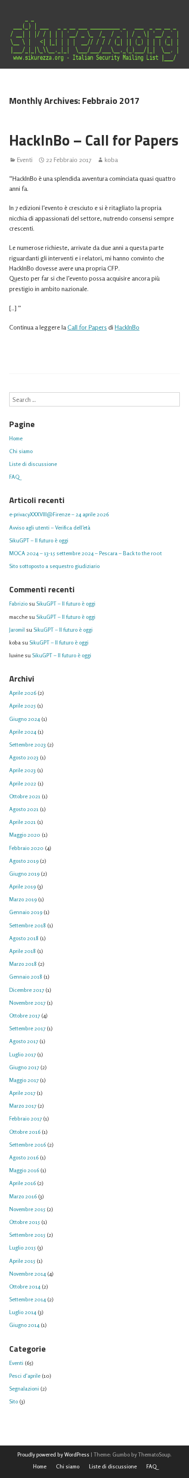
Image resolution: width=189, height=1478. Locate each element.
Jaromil (17, 629)
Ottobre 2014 (24, 1286)
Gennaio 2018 (25, 976)
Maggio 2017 (24, 1080)
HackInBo (127, 327)
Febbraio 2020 (26, 848)
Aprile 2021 (22, 821)
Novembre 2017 (27, 1002)
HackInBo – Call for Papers (93, 140)
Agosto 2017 (23, 1041)
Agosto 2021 (24, 809)
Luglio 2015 (22, 1247)
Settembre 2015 (27, 1234)
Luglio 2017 (22, 1054)
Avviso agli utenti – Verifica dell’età (49, 527)
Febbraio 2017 (25, 1118)
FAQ (14, 476)
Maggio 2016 (24, 1170)
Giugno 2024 (24, 718)
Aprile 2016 (22, 1183)
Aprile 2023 (22, 770)
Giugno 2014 (24, 1324)
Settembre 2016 (27, 1144)
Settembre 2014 (27, 1299)
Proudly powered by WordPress (53, 1454)
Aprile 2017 (22, 1092)
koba (111, 159)
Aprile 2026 (22, 692)
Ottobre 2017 (24, 1015)
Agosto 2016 (24, 1157)
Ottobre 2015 (24, 1221)
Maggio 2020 (24, 834)
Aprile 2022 (22, 783)
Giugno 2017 (24, 1067)
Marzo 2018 (23, 963)
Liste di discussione (33, 463)
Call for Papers (87, 327)
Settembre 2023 (27, 744)
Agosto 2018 (24, 938)
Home (15, 438)
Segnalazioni (24, 1388)
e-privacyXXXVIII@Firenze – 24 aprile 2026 (59, 514)
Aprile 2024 (22, 731)
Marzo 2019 (23, 899)
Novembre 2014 (27, 1273)
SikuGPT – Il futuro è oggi (38, 540)
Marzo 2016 (23, 1196)
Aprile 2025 (22, 705)
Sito (13, 1401)
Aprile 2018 (22, 950)
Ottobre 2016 (24, 1131)
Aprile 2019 (22, 886)
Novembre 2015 (27, 1209)
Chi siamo (21, 451)
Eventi (25, 159)
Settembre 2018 (27, 925)
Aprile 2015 (22, 1260)
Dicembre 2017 (26, 989)
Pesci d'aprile (24, 1375)
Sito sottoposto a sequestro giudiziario (54, 566)
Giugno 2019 (24, 873)
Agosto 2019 (24, 860)
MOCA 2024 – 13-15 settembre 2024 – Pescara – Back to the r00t (85, 553)
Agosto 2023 (24, 757)
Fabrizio (18, 603)
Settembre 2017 (27, 1028)
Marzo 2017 (22, 1105)
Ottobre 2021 (24, 796)
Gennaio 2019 (25, 912)
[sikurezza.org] (94, 41)
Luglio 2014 (22, 1312)
